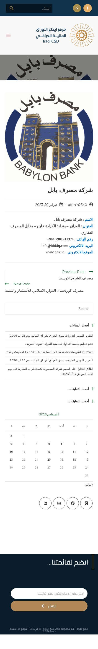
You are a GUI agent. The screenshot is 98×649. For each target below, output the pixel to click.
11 (74, 452)
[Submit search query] (11, 8)
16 (11, 452)
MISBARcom (49, 631)
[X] (86, 503)
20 (49, 459)
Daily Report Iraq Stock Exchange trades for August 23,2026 (49, 352)
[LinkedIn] (45, 503)
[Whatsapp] (77, 8)
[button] (8, 35)
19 (61, 459)
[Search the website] (29, 8)
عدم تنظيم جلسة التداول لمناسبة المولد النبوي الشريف (59, 343)
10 (86, 452)
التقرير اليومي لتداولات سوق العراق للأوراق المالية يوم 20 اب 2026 (51, 360)
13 (49, 452)
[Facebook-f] (87, 8)
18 (74, 459)
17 (86, 459)
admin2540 (77, 205)
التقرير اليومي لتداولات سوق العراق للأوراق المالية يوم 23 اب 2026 (51, 335)
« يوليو (89, 484)
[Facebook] (73, 503)
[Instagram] (59, 503)
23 (11, 459)
